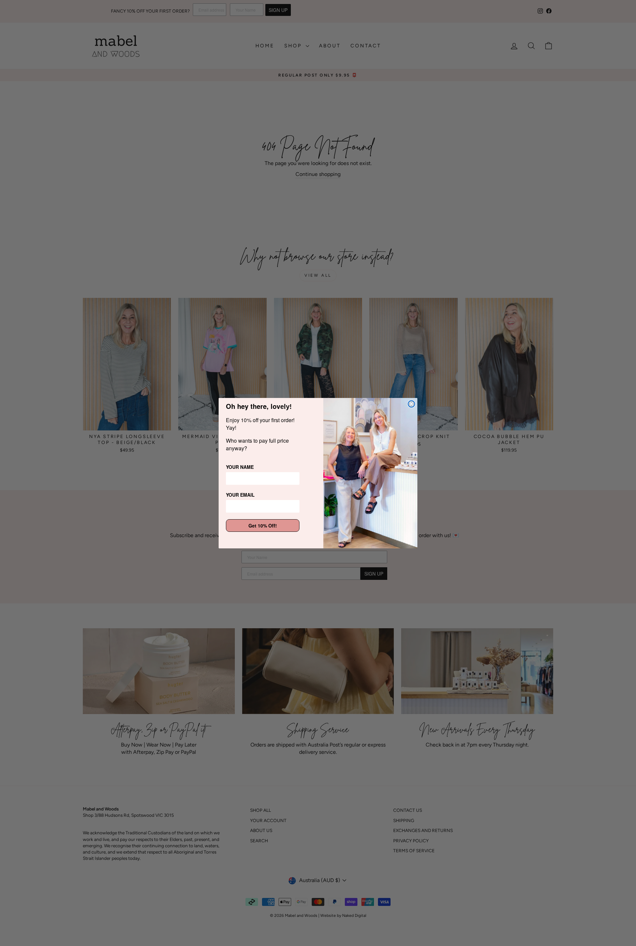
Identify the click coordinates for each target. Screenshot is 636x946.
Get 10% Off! (262, 525)
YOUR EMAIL (240, 494)
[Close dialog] (411, 404)
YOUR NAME (240, 467)
